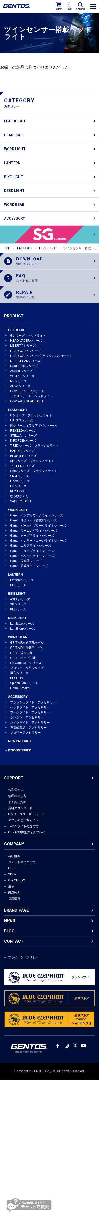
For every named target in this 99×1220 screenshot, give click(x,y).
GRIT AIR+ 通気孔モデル (27, 642)
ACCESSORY (14, 218)
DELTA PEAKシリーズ (25, 361)
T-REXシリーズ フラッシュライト (34, 445)
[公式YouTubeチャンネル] (83, 1046)
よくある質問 (17, 802)
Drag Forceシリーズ (24, 366)
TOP (7, 248)
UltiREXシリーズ (21, 420)
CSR (11, 868)
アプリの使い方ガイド (23, 820)
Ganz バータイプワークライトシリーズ (38, 525)
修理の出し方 (17, 796)
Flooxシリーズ (20, 481)
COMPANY (14, 844)
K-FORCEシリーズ (23, 440)
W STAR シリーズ (22, 376)
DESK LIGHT (14, 191)
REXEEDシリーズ (22, 430)
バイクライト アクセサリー (30, 722)
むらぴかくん (19, 496)
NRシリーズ (18, 381)
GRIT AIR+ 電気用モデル (27, 648)
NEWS (9, 920)
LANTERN (12, 163)
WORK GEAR (14, 205)
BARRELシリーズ (22, 451)
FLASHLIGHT (15, 121)
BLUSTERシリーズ (23, 456)
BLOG (9, 931)
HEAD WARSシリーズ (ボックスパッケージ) (40, 356)
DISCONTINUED (19, 750)
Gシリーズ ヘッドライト (28, 335)
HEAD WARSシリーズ (25, 351)
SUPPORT (13, 778)
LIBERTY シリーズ (23, 345)
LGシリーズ (18, 486)
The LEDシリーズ (22, 466)
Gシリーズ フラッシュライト (31, 415)
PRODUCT (24, 248)
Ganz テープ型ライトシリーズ (32, 535)
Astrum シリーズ (21, 371)
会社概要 (14, 856)
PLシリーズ (18, 585)
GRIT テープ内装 (23, 658)
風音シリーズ (19, 673)
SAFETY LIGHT (20, 501)
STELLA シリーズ (23, 435)
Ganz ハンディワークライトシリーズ (36, 515)
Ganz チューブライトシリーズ (32, 551)
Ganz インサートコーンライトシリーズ (38, 540)
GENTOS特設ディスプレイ (26, 832)
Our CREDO (16, 880)
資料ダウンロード (20, 808)
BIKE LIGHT (13, 177)
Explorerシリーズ (22, 580)
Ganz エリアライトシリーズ (30, 545)
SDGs (12, 874)
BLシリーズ (18, 609)
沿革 (11, 886)
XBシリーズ (18, 604)
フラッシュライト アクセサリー (33, 702)
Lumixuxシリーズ (22, 623)
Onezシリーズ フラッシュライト (33, 471)
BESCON (16, 678)
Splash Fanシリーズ (24, 683)
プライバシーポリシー (23, 957)
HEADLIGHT (14, 135)
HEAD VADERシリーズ (26, 340)
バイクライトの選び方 (23, 826)
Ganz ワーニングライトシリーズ (33, 530)
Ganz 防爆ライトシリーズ (29, 566)
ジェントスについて (22, 862)
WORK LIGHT (15, 149)
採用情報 (14, 898)
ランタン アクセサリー (27, 717)
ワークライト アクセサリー (30, 712)
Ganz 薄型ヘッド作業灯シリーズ (33, 520)
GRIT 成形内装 (21, 653)
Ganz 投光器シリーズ (26, 561)
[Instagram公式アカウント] (66, 1046)
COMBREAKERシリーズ (27, 391)
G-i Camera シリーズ (25, 663)
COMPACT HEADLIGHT (26, 401)
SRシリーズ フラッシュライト (32, 461)
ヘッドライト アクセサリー (30, 707)
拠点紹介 (14, 892)
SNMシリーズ (19, 476)
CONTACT (14, 941)
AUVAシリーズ (20, 386)
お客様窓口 (15, 790)
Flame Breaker (20, 688)
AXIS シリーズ (20, 599)
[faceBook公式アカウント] (57, 1046)
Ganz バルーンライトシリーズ (32, 556)
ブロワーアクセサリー (25, 732)
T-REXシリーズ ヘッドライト (31, 396)
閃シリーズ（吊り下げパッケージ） (34, 425)
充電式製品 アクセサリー (28, 727)
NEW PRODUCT (19, 741)
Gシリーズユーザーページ (26, 814)
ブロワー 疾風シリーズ (27, 668)
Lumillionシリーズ (22, 628)
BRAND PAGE (16, 910)
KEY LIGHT (18, 491)
